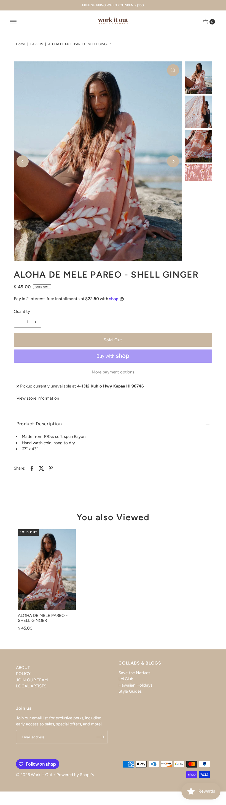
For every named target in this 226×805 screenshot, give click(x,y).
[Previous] (23, 161)
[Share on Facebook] (32, 468)
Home (20, 44)
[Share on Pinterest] (51, 468)
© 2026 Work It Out (34, 774)
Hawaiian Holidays (135, 685)
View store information (38, 398)
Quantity (22, 311)
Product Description (39, 423)
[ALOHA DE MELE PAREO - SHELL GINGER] (47, 569)
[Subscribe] (100, 737)
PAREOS (36, 44)
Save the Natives (134, 672)
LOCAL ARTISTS (31, 686)
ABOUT (23, 667)
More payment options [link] (113, 372)
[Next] (173, 161)
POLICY (23, 673)
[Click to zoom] (173, 70)
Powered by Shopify (75, 774)
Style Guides (130, 691)
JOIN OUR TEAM (32, 679)
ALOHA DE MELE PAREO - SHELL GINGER (43, 618)
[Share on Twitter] (41, 468)
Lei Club (126, 678)
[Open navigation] (13, 22)
